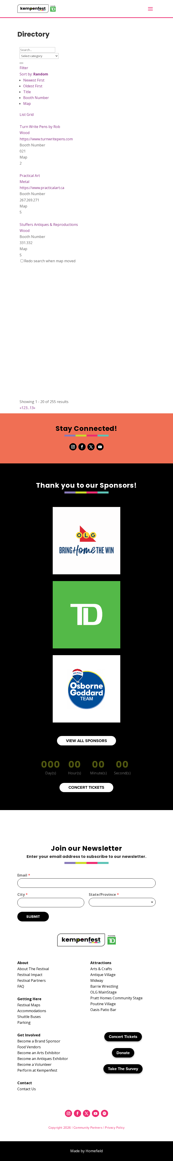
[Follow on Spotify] (104, 1113)
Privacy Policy (115, 1127)
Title (27, 91)
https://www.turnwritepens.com (46, 139)
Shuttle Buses (29, 1016)
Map (27, 103)
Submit (33, 916)
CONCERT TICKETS (86, 787)
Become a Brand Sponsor (38, 1041)
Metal (24, 181)
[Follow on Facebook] (82, 446)
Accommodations (31, 1010)
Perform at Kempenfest (37, 1070)
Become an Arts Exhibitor (38, 1052)
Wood (25, 132)
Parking (24, 1022)
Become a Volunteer (34, 1064)
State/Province (104, 894)
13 (32, 407)
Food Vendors (29, 1046)
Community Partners (87, 1127)
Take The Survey (123, 1069)
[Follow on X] (91, 446)
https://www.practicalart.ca (42, 187)
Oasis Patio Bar (103, 1009)
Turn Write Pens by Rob (40, 126)
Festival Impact (29, 974)
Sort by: (34, 74)
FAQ (20, 986)
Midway (96, 980)
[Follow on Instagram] (73, 446)
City (22, 894)
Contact (24, 1082)
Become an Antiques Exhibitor (42, 1058)
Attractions (100, 962)
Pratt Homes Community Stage (116, 998)
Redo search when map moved (49, 260)
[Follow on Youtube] (100, 446)
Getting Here (29, 998)
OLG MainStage (103, 992)
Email (23, 875)
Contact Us (26, 1088)
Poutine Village (103, 1003)
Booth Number (36, 97)
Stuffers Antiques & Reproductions (49, 224)
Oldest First (32, 86)
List (23, 114)
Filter (24, 67)
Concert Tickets (123, 1037)
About (22, 962)
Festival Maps (28, 1004)
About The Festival (33, 968)
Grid (30, 114)
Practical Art (30, 175)
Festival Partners (31, 980)
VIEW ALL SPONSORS (86, 741)
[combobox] (122, 902)
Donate (123, 1053)
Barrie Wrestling (104, 986)
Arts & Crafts (101, 968)
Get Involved (28, 1035)
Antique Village (103, 974)
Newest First (33, 80)
